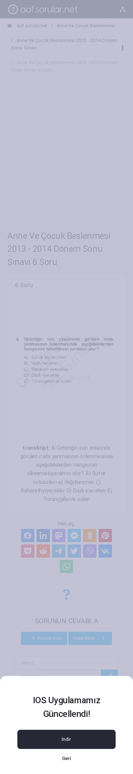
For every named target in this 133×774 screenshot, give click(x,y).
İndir (66, 739)
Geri (66, 758)
